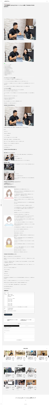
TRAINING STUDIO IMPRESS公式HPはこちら (8, 314)
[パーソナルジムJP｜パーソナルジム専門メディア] (7, 1)
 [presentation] (46, 348)
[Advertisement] (19, 13)
